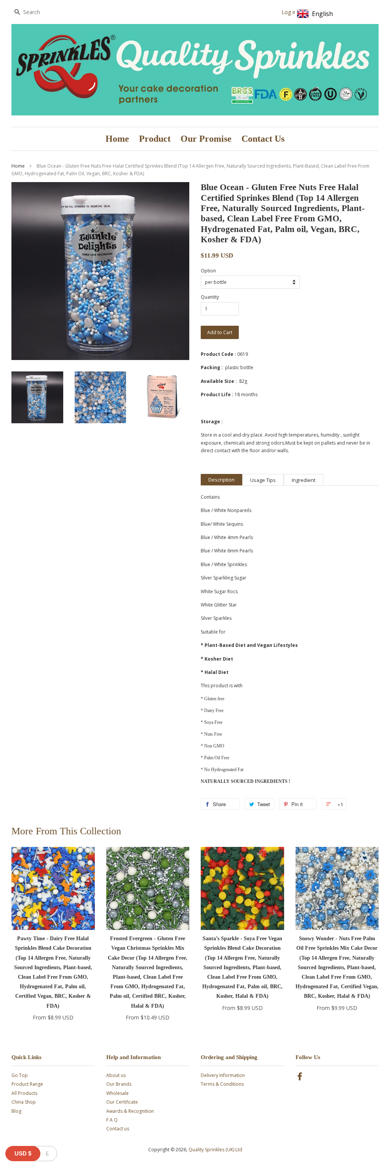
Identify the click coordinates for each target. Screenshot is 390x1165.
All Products (24, 1093)
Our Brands (118, 1084)
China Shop (23, 1102)
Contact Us (263, 139)
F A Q (112, 1120)
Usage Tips (263, 480)
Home (117, 139)
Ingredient (303, 480)
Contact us (117, 1128)
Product (155, 139)
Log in (289, 12)
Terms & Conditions (222, 1084)
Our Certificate (122, 1102)
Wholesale (117, 1093)
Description (221, 479)
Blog (16, 1111)
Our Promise (206, 139)
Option (208, 270)
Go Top (19, 1075)
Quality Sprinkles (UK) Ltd (215, 1149)
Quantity (210, 297)
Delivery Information (223, 1075)
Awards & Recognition (130, 1111)
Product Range (27, 1084)
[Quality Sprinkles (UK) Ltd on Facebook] (300, 1078)
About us (116, 1075)
